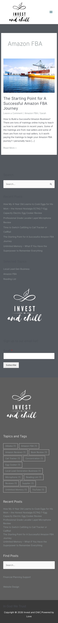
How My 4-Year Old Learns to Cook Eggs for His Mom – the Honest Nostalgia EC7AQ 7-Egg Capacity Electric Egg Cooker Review (28, 208)
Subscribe (11, 365)
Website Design (11, 586)
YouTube (38, 489)
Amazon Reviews (15, 452)
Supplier (28, 483)
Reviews (11, 483)
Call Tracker (12, 458)
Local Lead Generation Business (23, 471)
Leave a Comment (13, 113)
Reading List (9, 279)
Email (8, 350)
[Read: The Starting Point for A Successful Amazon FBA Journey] (29, 75)
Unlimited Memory (16, 489)
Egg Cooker (12, 464)
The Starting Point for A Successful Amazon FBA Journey (25, 103)
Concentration (34, 458)
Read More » (9, 147)
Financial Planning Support (17, 577)
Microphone (13, 477)
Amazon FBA (31, 113)
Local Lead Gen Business (16, 269)
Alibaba (10, 446)
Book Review (39, 452)
